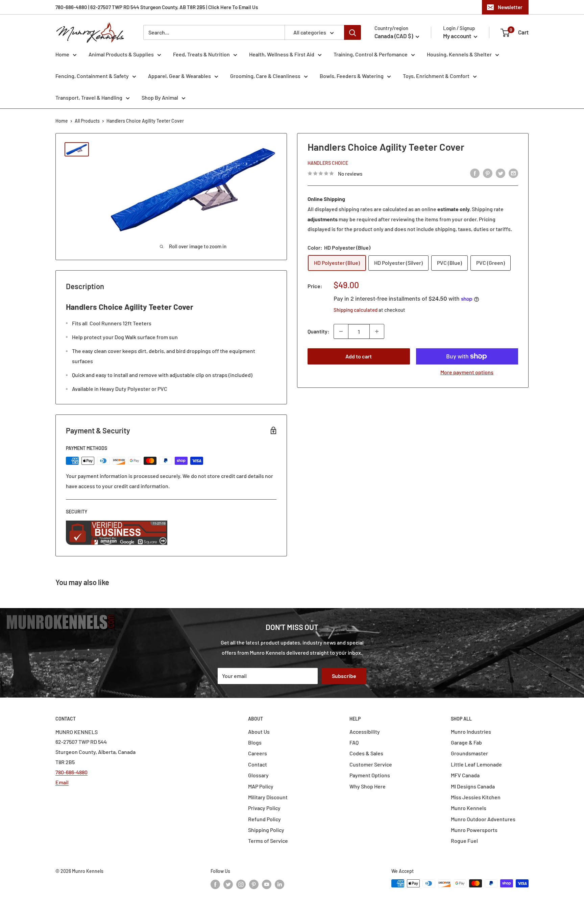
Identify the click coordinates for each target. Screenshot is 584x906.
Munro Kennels (468, 808)
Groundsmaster (469, 753)
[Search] (352, 32)
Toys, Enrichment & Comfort (436, 76)
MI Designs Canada (473, 786)
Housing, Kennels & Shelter (459, 54)
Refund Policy (264, 819)
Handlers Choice (328, 163)
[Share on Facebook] (475, 173)
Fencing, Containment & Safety (92, 76)
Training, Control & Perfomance (371, 54)
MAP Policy (260, 786)
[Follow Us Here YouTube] (266, 884)
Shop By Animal (160, 97)
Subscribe (344, 676)
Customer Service (370, 764)
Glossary (258, 775)
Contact (257, 764)
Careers (257, 753)
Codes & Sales (366, 753)
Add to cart (358, 356)
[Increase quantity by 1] (377, 331)
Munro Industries (471, 731)
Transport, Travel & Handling (88, 97)
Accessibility (364, 731)
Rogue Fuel (464, 840)
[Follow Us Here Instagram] (241, 884)
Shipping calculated (356, 310)
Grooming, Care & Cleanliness (265, 76)
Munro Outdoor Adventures (483, 819)
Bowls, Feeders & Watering (352, 76)
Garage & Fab (466, 742)
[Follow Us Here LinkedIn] (279, 884)
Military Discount (268, 797)
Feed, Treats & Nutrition (201, 54)
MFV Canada (465, 775)
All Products (87, 121)
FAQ (354, 742)
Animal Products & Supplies (121, 54)
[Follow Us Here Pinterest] (254, 884)
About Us (259, 731)
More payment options (466, 372)
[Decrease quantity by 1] (341, 331)
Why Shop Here (367, 786)
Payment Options (369, 775)
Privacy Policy (264, 808)
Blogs (255, 742)
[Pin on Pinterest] (487, 173)
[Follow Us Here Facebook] (215, 884)
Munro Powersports (474, 830)
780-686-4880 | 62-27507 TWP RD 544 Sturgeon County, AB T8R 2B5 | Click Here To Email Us (156, 7)
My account (457, 35)
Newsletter (510, 7)
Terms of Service (268, 840)
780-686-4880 (71, 772)
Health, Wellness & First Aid (281, 54)
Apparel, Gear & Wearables (179, 76)
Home (62, 54)
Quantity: (319, 331)
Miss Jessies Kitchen (476, 797)
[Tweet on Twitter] (500, 173)
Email (62, 782)
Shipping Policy (266, 830)
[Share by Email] (513, 173)
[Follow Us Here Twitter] (228, 884)
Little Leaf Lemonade (476, 764)
